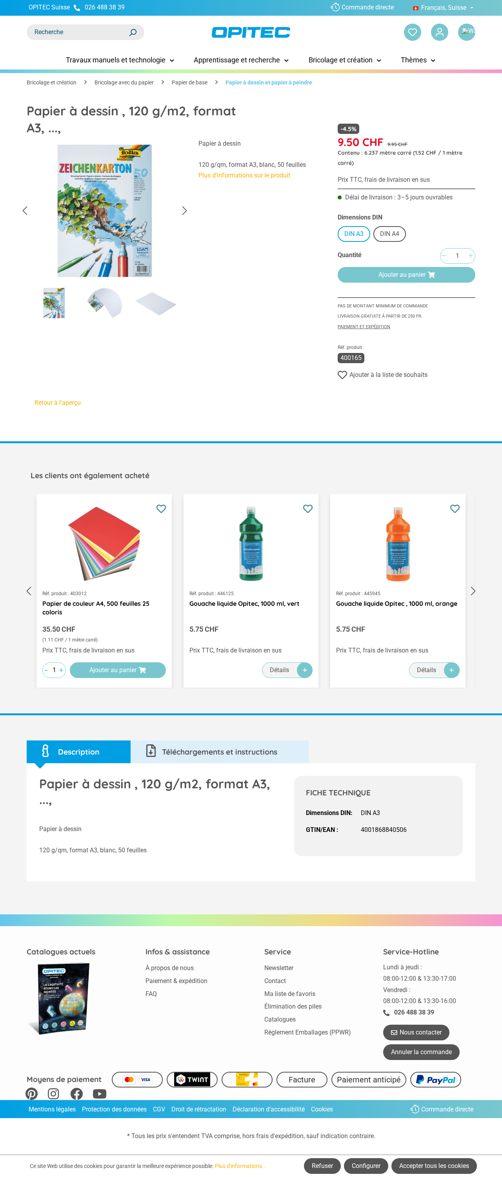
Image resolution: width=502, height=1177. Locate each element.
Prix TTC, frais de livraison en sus (384, 179)
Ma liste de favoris (289, 994)
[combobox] (78, 32)
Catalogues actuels (61, 951)
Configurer (366, 1166)
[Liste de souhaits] (412, 32)
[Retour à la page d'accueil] (251, 32)
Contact (275, 981)
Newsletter (278, 968)
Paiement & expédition (176, 981)
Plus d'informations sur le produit (244, 175)
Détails (279, 670)
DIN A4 (389, 234)
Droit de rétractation (198, 1109)
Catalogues (280, 1019)
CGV (159, 1109)
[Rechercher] (132, 32)
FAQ (151, 994)
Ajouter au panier (402, 274)
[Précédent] (25, 211)
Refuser (322, 1166)
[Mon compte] (439, 32)
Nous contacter (421, 1032)
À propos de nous (170, 968)
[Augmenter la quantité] (471, 256)
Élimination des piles (293, 1006)
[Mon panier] (466, 32)
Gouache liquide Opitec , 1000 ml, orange (396, 603)
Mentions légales (52, 1109)
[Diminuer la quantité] (444, 256)
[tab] (79, 752)
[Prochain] (185, 211)
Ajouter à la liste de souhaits (388, 374)
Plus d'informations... (241, 1166)
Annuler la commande (421, 1052)
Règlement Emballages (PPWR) (307, 1032)
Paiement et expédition (364, 326)
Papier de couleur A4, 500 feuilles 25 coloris (95, 607)
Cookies (322, 1109)
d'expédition (287, 1136)
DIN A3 (354, 234)
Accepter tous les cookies (434, 1166)
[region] (104, 231)
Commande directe (368, 7)
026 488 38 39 (105, 7)
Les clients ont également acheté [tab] (90, 475)
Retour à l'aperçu (58, 402)
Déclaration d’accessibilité (269, 1109)
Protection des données (114, 1109)
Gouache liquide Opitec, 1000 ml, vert (244, 603)
